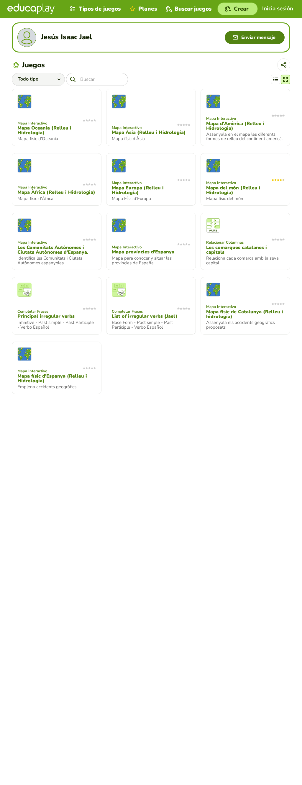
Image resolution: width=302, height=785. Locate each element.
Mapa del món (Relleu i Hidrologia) (233, 190)
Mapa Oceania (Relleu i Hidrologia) (44, 130)
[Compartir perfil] (283, 64)
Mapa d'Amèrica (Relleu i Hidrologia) (235, 126)
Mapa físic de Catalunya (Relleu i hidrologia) (244, 314)
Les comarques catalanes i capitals (236, 250)
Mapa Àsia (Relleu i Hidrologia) (149, 132)
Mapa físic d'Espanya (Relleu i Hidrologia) (52, 378)
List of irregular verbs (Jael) (145, 316)
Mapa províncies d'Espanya (143, 252)
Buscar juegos (193, 9)
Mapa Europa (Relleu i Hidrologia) (138, 190)
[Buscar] (73, 79)
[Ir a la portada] (31, 9)
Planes (147, 9)
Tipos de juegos (100, 9)
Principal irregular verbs (46, 316)
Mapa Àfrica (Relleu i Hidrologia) (56, 192)
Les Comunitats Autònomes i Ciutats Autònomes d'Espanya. (52, 250)
